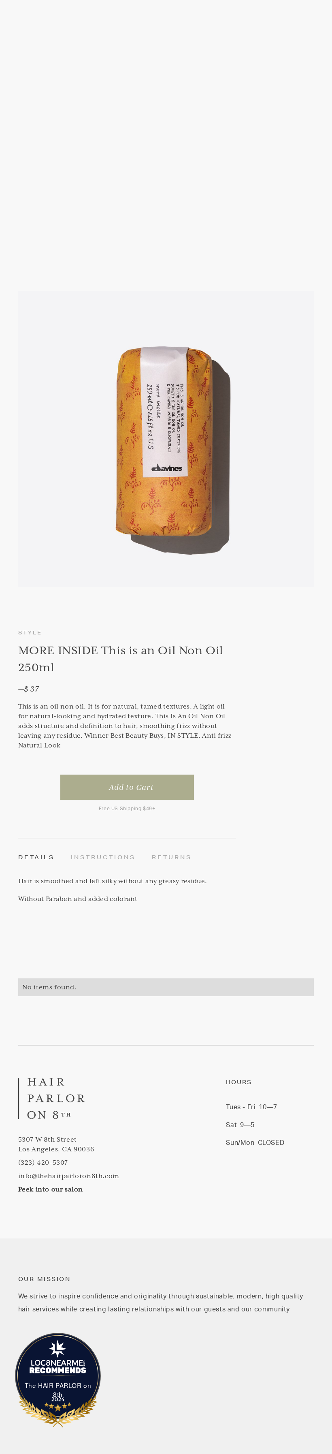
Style (30, 632)
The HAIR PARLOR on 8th (58, 1389)
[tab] (44, 857)
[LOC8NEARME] (58, 1365)
